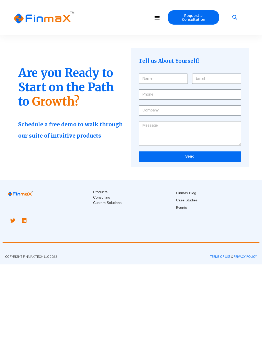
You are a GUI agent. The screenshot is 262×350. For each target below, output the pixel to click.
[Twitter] (13, 220)
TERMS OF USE (220, 256)
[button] (157, 17)
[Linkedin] (24, 220)
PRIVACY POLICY (245, 256)
